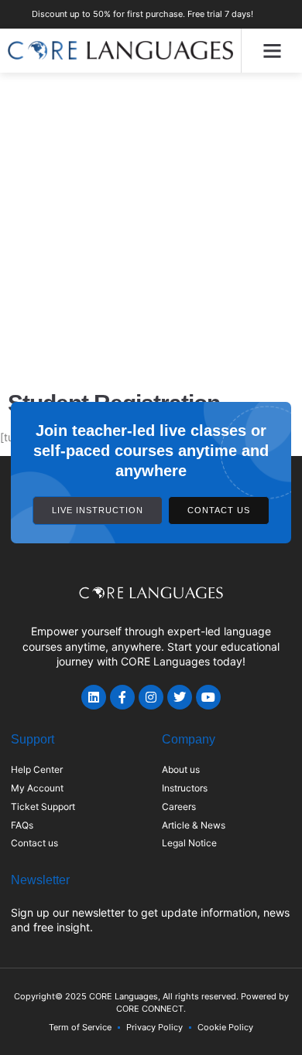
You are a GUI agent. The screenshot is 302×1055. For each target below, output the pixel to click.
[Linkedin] (93, 697)
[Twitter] (179, 697)
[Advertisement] (151, 231)
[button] (272, 51)
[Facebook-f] (122, 697)
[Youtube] (208, 697)
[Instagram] (151, 697)
